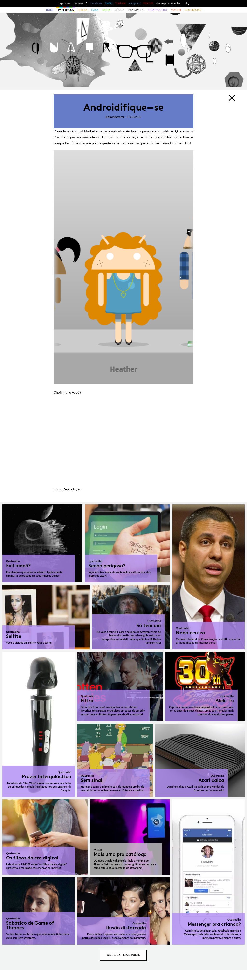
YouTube (120, 3)
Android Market (83, 131)
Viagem (176, 10)
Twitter (109, 3)
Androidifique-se (123, 107)
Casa (94, 10)
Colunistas (193, 10)
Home (50, 10)
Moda (106, 10)
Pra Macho (136, 10)
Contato (78, 3)
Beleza (82, 10)
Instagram (134, 3)
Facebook (96, 3)
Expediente (64, 3)
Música (119, 10)
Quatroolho (157, 10)
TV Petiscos (66, 10)
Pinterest (148, 3)
